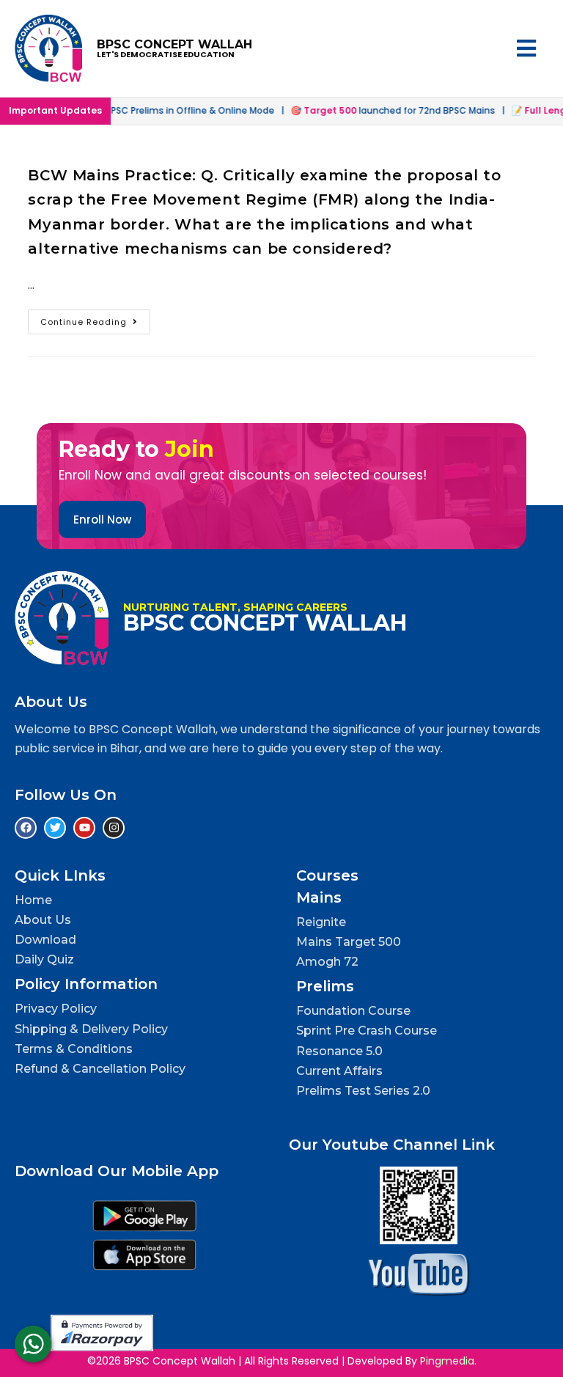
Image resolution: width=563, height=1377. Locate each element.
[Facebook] (26, 828)
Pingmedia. (448, 1361)
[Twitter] (55, 828)
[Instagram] (114, 828)
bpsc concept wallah (174, 44)
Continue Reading (95, 318)
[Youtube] (84, 828)
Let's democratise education (166, 54)
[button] (429, 49)
